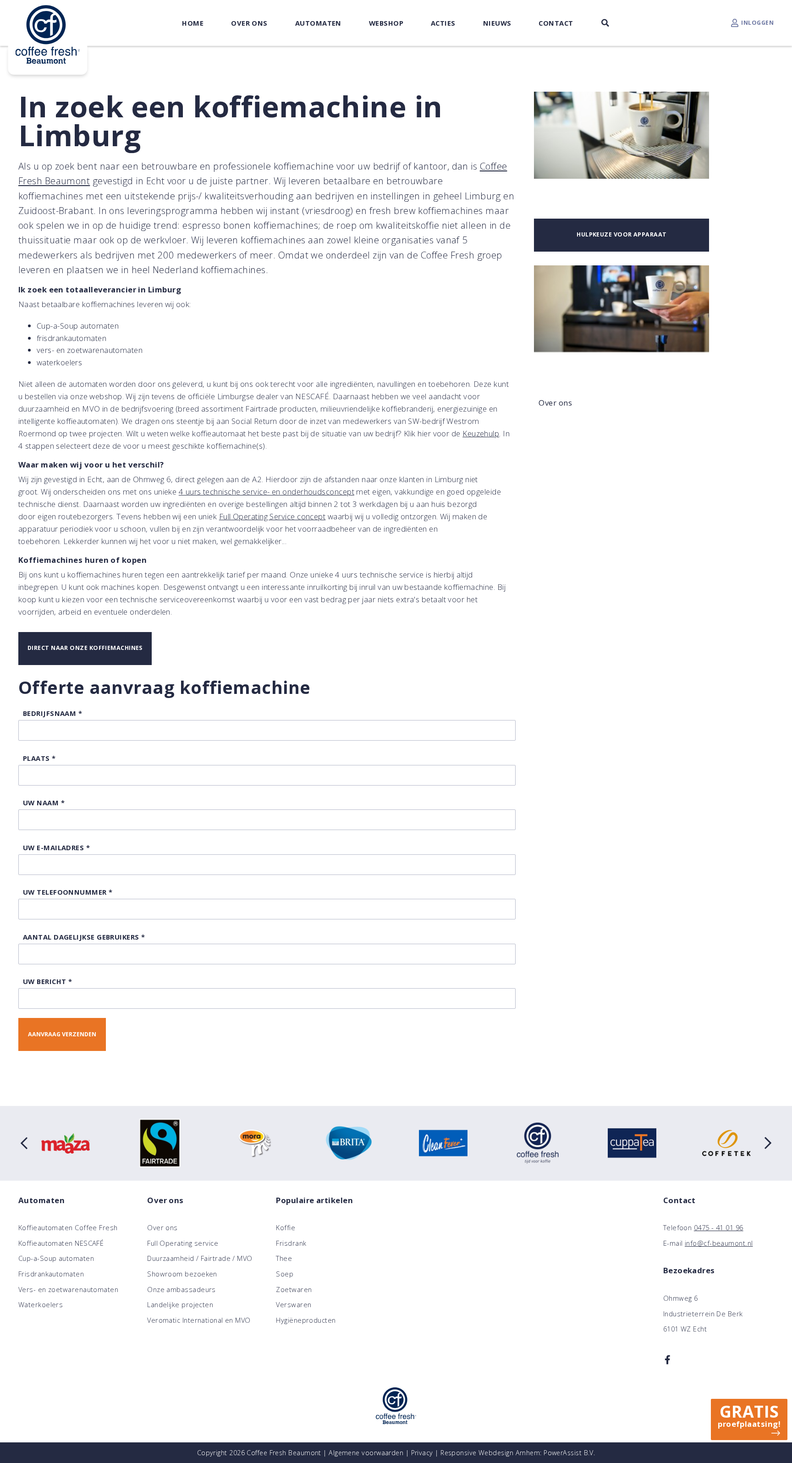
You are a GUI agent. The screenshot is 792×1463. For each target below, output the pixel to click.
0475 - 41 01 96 (718, 1227)
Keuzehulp (480, 433)
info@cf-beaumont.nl (719, 1243)
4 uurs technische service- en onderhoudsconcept (266, 491)
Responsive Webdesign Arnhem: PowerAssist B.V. (517, 1452)
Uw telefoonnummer (68, 891)
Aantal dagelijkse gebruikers (84, 936)
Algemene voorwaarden (366, 1452)
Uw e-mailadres (56, 847)
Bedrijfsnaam (52, 713)
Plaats (39, 758)
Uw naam (44, 802)
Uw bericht (47, 981)
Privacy (422, 1452)
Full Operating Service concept (272, 516)
